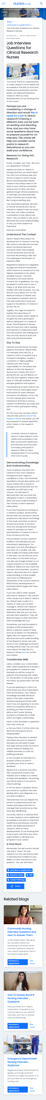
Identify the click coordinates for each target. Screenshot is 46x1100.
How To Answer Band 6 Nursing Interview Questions (21, 998)
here (24, 652)
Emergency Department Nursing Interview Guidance (22, 1062)
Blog (9, 21)
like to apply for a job (22, 114)
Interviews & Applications (19, 25)
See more (32, 962)
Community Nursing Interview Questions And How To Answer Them (22, 932)
